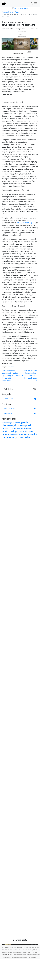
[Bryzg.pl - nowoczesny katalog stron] (4, 3)
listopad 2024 (9, 413)
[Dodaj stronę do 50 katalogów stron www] (20, 8)
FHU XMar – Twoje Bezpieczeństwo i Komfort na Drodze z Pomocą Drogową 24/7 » (30, 375)
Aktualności (11, 367)
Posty (17, 12)
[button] (32, 3)
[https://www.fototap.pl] (20, 42)
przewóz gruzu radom (17, 437)
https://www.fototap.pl (25, 223)
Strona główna (7, 12)
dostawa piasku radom (17, 427)
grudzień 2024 (9, 409)
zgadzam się (35, 950)
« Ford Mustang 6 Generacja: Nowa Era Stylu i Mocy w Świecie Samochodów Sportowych (10, 375)
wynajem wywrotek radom (24, 434)
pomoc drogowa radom (11, 423)
